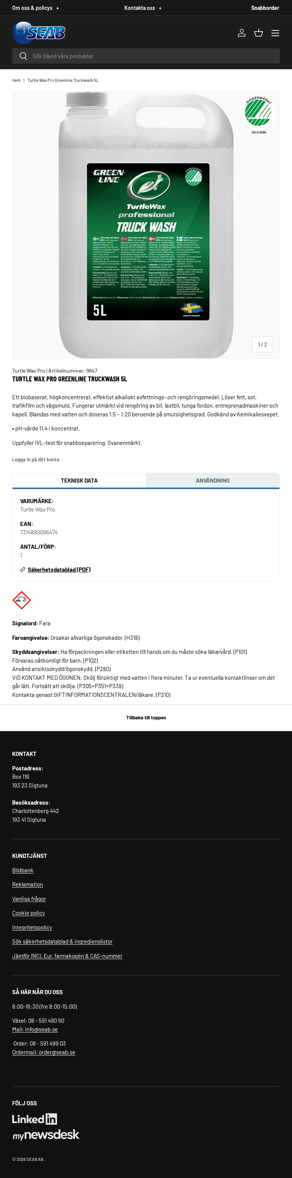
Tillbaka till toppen (146, 717)
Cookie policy (28, 912)
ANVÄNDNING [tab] (213, 480)
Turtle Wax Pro (29, 370)
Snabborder (265, 8)
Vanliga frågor (29, 898)
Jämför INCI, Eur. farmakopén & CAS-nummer (67, 955)
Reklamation (27, 884)
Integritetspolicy (32, 927)
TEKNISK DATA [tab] (79, 480)
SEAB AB (35, 1159)
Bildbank (22, 870)
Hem (16, 80)
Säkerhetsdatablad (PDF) (59, 569)
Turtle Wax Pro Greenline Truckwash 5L (62, 80)
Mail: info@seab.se (35, 1029)
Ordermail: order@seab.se (43, 1052)
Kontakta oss (143, 8)
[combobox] (146, 56)
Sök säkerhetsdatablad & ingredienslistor (62, 941)
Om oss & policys (35, 8)
